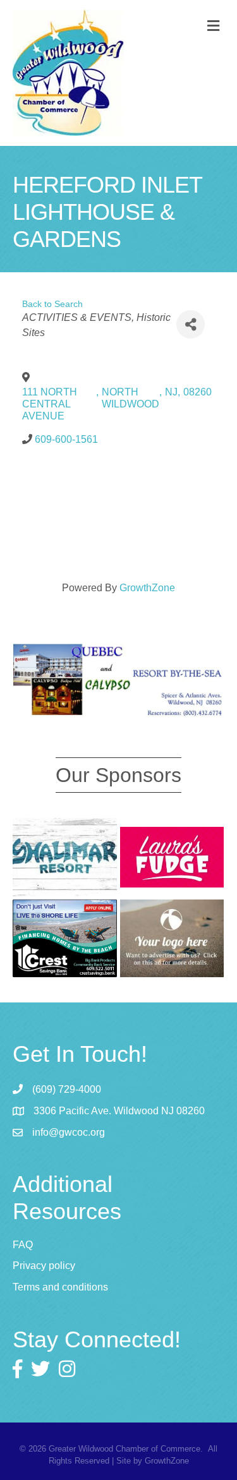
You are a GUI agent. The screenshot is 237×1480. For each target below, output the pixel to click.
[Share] (190, 324)
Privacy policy (44, 1265)
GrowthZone (147, 587)
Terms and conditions (60, 1287)
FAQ (23, 1244)
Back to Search (52, 304)
